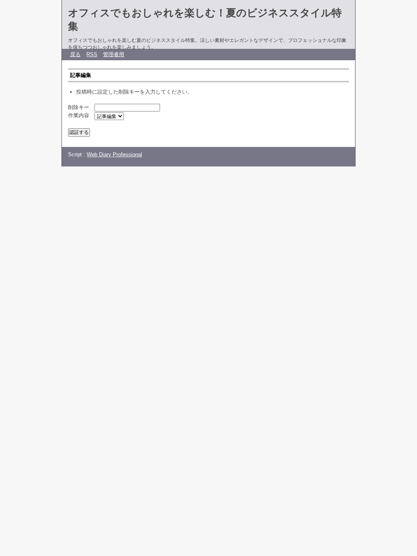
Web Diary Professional (114, 154)
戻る (75, 54)
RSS (91, 54)
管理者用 (113, 54)
